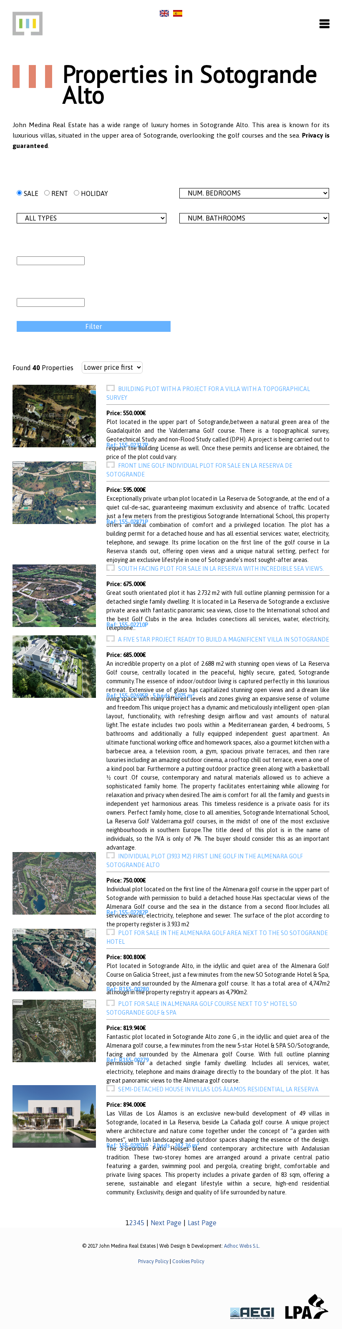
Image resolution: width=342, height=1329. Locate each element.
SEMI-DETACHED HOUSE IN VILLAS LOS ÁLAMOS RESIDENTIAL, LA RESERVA (218, 1089)
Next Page (166, 1222)
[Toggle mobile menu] (324, 24)
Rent (59, 193)
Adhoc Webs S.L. (242, 1246)
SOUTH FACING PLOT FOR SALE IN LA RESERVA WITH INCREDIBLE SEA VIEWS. (221, 568)
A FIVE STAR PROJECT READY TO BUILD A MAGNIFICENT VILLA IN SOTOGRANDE (223, 639)
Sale (30, 193)
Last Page (202, 1222)
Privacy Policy (153, 1261)
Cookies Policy (188, 1261)
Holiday (93, 193)
